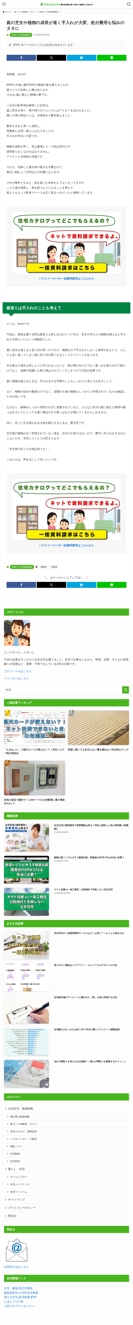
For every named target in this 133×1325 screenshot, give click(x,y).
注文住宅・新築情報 (20, 1108)
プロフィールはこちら (18, 671)
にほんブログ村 (13, 1301)
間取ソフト (16, 1146)
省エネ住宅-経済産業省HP (20, 1297)
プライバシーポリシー (22, 1207)
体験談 (43, 567)
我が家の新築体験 (20, 1116)
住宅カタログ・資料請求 (23, 1131)
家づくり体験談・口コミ (23, 1124)
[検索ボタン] (129, 4)
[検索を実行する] (125, 690)
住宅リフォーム (18, 1191)
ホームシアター (18, 1176)
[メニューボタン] (4, 4)
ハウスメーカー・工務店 (23, 1139)
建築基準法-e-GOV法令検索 (21, 1292)
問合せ (12, 1215)
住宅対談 (15, 1161)
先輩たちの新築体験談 (20, 35)
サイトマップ (16, 1199)
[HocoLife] (66, 4)
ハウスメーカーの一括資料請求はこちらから (66, 278)
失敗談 (54, 567)
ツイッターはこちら (16, 678)
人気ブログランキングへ (19, 1306)
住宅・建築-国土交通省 (18, 1288)
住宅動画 (15, 1153)
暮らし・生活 (16, 1168)
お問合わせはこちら (16, 1266)
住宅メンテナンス (20, 1184)
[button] (21, 58)
